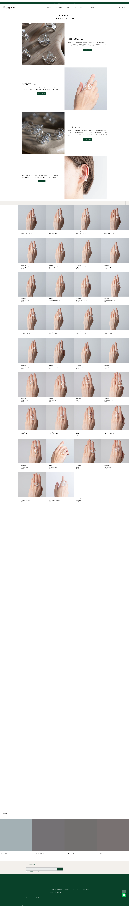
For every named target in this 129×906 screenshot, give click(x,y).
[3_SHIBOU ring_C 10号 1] (32, 451)
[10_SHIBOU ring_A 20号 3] (60, 284)
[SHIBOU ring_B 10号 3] (32, 417)
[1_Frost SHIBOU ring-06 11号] (60, 484)
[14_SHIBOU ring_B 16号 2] (32, 217)
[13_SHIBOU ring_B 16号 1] (60, 250)
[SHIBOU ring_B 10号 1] (60, 451)
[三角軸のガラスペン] (113, 835)
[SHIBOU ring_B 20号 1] (32, 250)
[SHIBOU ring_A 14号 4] (32, 350)
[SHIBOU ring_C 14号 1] (87, 217)
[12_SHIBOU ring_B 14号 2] (87, 250)
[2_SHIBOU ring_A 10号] (32, 484)
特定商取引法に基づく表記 (56, 885)
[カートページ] (124, 7)
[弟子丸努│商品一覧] (80, 835)
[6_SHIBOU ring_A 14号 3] (60, 350)
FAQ (77, 882)
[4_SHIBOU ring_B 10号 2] (60, 417)
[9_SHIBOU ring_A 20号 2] (87, 284)
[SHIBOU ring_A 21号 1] (32, 284)
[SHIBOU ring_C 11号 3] (60, 384)
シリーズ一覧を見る (87, 49)
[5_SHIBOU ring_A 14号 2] (87, 350)
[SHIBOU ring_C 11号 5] (87, 384)
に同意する (34, 871)
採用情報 (73, 882)
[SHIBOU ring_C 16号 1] (60, 217)
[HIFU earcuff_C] (87, 484)
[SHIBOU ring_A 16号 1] (87, 317)
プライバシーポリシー (32, 871)
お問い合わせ (60, 882)
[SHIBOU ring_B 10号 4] (32, 384)
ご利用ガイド (53, 882)
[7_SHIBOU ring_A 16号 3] (32, 317)
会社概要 (67, 882)
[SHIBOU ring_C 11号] (87, 451)
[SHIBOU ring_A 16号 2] (60, 317)
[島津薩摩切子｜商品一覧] (48, 835)
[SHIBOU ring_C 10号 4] (87, 417)
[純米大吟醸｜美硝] (16, 835)
